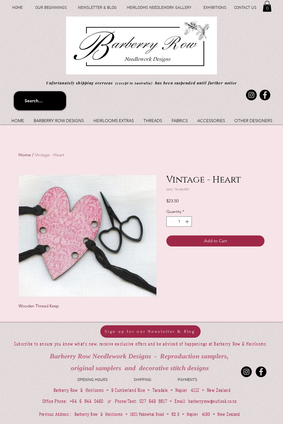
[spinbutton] (179, 221)
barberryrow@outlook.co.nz (212, 401)
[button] (267, 6)
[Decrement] (170, 221)
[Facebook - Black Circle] (261, 371)
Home (25, 154)
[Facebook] (265, 95)
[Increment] (187, 221)
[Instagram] (251, 95)
